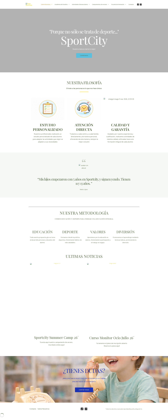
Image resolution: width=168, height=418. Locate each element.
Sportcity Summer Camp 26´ (56, 337)
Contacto (131, 4)
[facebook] (138, 4)
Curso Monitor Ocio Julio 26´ (111, 337)
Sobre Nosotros (45, 4)
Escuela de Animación (117, 4)
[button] (51, 4)
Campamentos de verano (99, 4)
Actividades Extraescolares (80, 4)
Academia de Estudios (61, 4)
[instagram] (141, 4)
